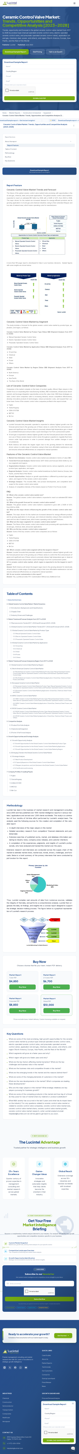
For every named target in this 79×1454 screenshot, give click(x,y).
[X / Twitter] (10, 1367)
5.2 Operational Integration (18, 729)
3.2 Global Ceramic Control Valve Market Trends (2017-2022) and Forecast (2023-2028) (39, 627)
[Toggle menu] (74, 3)
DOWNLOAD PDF (39, 98)
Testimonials (46, 1367)
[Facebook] (15, 1367)
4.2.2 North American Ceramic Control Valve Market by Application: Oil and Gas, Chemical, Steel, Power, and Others (42, 678)
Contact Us (46, 1375)
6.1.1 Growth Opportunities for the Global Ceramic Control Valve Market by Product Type (39, 743)
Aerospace (6, 1421)
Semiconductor (7, 1406)
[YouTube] (26, 1367)
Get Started (62, 1335)
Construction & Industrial (32, 113)
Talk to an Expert (55, 52)
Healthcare (6, 1417)
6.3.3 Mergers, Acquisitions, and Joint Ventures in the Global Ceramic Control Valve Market (40, 765)
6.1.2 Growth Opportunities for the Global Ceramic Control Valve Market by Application (39, 746)
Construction (7, 1402)
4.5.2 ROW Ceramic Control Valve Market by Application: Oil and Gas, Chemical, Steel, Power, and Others (42, 716)
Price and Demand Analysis (51, 1398)
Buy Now (8, 157)
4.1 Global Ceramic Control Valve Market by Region (26, 665)
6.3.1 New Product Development (23, 759)
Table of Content (11, 149)
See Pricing (37, 52)
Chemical (5, 1398)
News (44, 1386)
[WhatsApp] (21, 1367)
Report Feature (13, 145)
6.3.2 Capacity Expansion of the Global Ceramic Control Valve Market (34, 762)
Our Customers (47, 1371)
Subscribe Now (39, 1299)
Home (4, 113)
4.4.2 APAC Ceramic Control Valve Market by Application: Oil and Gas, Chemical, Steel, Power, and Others (42, 704)
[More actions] (74, 125)
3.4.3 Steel (16, 651)
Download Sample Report (15, 52)
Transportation (7, 1410)
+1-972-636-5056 (13, 1443)
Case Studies (46, 1355)
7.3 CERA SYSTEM (15, 783)
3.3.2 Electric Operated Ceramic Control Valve (27, 636)
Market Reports (14, 113)
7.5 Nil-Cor (13, 790)
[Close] (72, 1403)
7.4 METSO (13, 787)
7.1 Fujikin (12, 776)
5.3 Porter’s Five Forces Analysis (20, 732)
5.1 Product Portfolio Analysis (19, 725)
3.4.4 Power (16, 654)
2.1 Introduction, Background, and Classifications (26, 608)
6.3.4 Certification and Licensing (23, 768)
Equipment (47, 113)
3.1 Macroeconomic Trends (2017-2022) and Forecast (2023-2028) (32, 623)
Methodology (10, 153)
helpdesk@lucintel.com (15, 1448)
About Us (45, 1359)
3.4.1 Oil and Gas (18, 646)
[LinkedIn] (4, 1367)
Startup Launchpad (48, 1378)
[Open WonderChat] (73, 1448)
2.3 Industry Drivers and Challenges (21, 615)
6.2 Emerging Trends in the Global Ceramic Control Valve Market (30, 753)
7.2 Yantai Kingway (15, 779)
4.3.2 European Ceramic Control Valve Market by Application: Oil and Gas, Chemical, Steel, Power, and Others (42, 691)
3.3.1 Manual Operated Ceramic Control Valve (26, 633)
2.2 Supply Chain (15, 611)
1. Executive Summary (14, 600)
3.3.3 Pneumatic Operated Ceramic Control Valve (28, 639)
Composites (6, 1414)
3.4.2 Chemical (17, 649)
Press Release (46, 1382)
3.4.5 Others (16, 657)
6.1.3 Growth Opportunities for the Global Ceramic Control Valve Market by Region (38, 749)
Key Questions (10, 161)
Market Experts (47, 1363)
